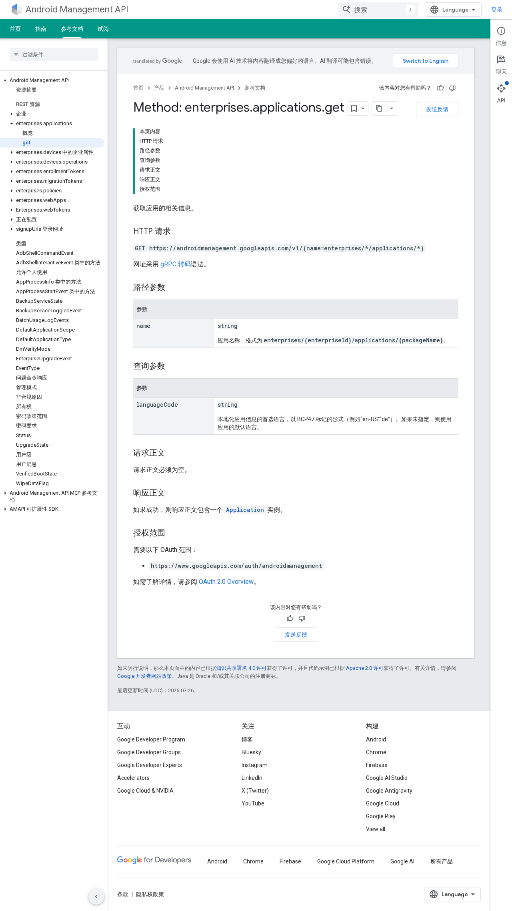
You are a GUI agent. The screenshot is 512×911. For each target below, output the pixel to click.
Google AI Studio (387, 778)
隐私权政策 (150, 894)
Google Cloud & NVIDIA (145, 790)
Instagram (255, 765)
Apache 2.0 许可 (365, 668)
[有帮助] (440, 88)
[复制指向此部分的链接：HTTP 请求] (179, 232)
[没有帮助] (452, 88)
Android (376, 739)
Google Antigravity (389, 790)
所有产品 (441, 861)
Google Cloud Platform (345, 861)
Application (245, 509)
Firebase (377, 765)
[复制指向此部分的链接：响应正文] (173, 493)
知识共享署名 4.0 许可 (241, 668)
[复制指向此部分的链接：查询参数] (173, 367)
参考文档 (72, 28)
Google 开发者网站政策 (144, 676)
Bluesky (251, 752)
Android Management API (77, 9)
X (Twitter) (255, 790)
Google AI (402, 861)
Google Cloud (382, 803)
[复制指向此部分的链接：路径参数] (173, 288)
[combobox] (378, 9)
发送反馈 (437, 109)
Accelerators (133, 778)
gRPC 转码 (175, 264)
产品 (159, 88)
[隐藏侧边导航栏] (96, 897)
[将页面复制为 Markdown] (379, 108)
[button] (52, 80)
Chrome (376, 752)
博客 (247, 739)
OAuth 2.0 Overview (226, 581)
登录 (496, 9)
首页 (15, 28)
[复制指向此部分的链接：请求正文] (173, 453)
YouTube (253, 803)
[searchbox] (54, 54)
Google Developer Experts (149, 765)
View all (375, 829)
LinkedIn (252, 778)
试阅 (103, 28)
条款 (122, 894)
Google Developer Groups (149, 752)
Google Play (381, 816)
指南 (40, 28)
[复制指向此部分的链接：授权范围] (173, 533)
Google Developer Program (151, 739)
